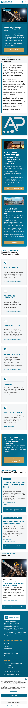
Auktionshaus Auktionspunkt (14, 663)
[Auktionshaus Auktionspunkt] (5, 663)
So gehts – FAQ (8, 648)
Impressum (22, 705)
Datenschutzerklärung (15, 705)
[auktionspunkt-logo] (6, 2)
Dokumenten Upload (9, 651)
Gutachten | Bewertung (13, 354)
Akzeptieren (14, 695)
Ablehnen (14, 699)
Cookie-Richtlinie (7, 705)
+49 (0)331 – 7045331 (13, 671)
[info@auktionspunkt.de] (5, 674)
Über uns (6, 646)
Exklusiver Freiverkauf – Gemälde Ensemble (13, 522)
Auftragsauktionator (13, 412)
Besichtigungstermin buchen (11, 653)
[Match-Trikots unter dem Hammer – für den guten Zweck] (14, 15)
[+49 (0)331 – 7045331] (5, 671)
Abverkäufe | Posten (12, 326)
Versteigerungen (11, 268)
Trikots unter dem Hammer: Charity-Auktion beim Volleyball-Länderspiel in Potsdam (13, 583)
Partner (6, 655)
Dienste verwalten (13, 691)
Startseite (6, 643)
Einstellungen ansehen (14, 702)
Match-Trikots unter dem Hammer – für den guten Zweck (13, 29)
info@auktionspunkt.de (13, 674)
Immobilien (8, 384)
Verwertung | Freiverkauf (9, 297)
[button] (26, 678)
